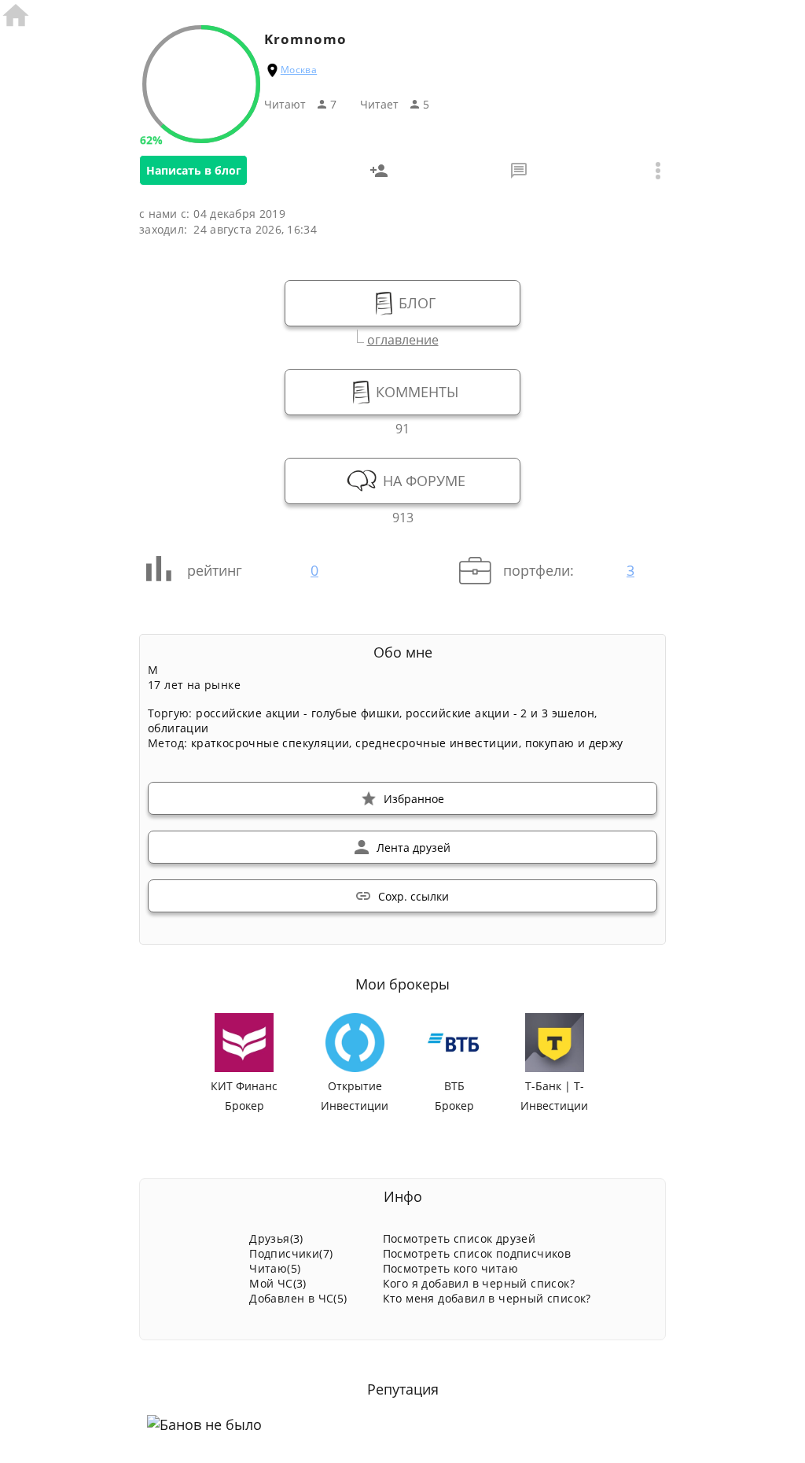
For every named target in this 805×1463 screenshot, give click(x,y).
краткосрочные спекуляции (270, 742)
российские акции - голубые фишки (297, 713)
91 (402, 426)
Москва (299, 69)
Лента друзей (413, 847)
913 (403, 515)
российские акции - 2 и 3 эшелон (500, 713)
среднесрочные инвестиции (437, 742)
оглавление (403, 338)
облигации (178, 727)
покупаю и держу (574, 742)
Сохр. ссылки (413, 896)
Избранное (414, 798)
